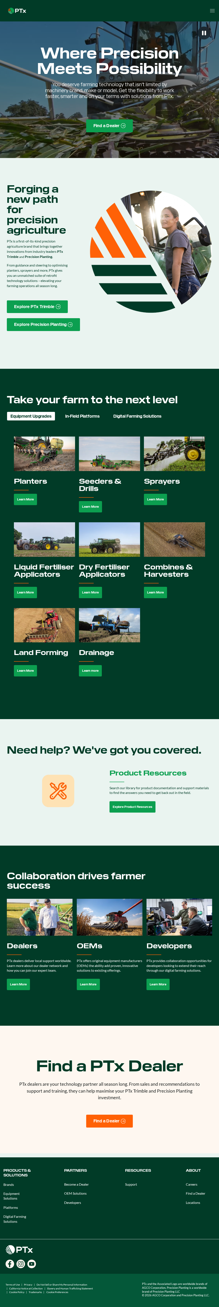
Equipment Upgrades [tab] (31, 416)
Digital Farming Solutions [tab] (137, 416)
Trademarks (35, 1292)
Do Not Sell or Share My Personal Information (62, 1284)
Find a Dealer (195, 1193)
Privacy (28, 1284)
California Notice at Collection (26, 1288)
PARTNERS (75, 1170)
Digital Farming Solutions (14, 1218)
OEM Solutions (75, 1193)
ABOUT (193, 1170)
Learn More (25, 499)
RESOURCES (138, 1170)
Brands (8, 1184)
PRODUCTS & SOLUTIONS (17, 1173)
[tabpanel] (109, 561)
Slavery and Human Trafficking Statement (70, 1288)
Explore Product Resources (132, 807)
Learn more (90, 671)
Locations (193, 1202)
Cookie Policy (16, 1292)
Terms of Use (13, 1284)
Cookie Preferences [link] (57, 1292)
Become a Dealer (76, 1184)
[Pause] (204, 33)
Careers (191, 1184)
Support (131, 1184)
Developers (72, 1202)
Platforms (10, 1207)
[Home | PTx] (17, 10)
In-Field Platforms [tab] (82, 416)
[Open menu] (212, 10)
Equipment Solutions (11, 1195)
